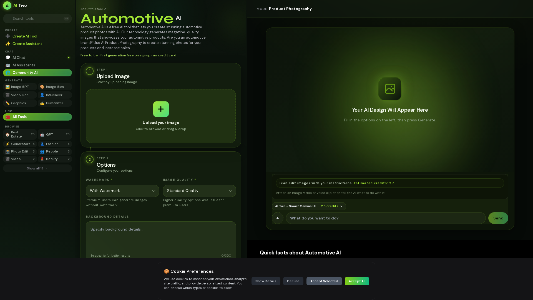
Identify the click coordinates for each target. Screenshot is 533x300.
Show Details (265, 281)
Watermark (99, 180)
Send (498, 218)
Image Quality (180, 180)
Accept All (357, 281)
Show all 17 (35, 168)
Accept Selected (324, 281)
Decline (293, 281)
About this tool (93, 9)
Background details (107, 217)
